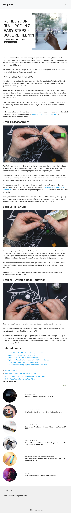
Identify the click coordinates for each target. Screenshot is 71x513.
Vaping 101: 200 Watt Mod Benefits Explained (40, 475)
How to (12, 373)
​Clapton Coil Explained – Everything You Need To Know (43, 412)
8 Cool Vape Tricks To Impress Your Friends (20, 379)
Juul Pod (18, 373)
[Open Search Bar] (60, 4)
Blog (7, 373)
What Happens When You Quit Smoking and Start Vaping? (26, 376)
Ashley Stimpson (9, 39)
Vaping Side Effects (10, 42)
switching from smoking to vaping (43, 114)
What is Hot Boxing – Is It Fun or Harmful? (39, 396)
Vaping (33, 373)
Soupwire (8, 4)
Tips (24, 373)
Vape (28, 373)
